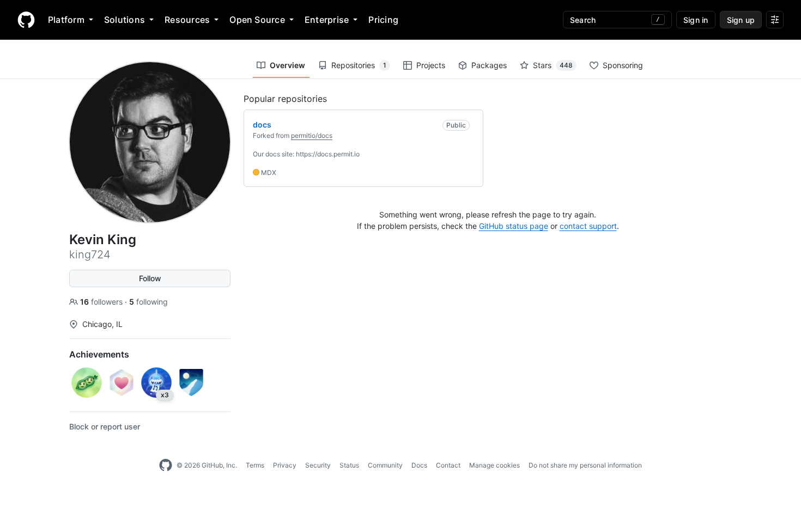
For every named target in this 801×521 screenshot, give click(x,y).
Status (349, 465)
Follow (150, 278)
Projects (430, 65)
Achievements (99, 354)
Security (318, 465)
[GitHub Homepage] (165, 465)
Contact (448, 465)
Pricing (383, 19)
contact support (588, 226)
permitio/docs (311, 135)
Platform (66, 19)
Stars (553, 65)
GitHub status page (513, 226)
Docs (419, 465)
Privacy (284, 465)
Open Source (257, 19)
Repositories (358, 65)
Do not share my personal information (585, 465)
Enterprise (327, 19)
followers (102, 301)
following (148, 301)
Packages (489, 65)
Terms (255, 465)
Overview (287, 65)
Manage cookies (494, 465)
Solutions (124, 19)
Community (385, 465)
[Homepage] (26, 19)
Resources (187, 19)
